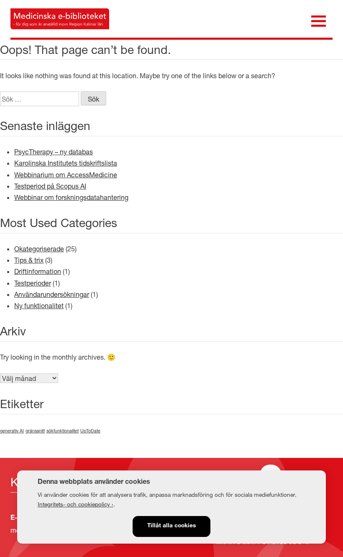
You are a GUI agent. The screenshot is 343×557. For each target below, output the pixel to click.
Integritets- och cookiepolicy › (75, 504)
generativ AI (12, 430)
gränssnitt (35, 430)
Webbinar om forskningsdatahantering (71, 197)
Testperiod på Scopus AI (50, 186)
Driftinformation (37, 271)
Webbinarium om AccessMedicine (65, 175)
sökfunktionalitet (62, 430)
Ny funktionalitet (39, 305)
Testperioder (32, 283)
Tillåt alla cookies (171, 526)
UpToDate (90, 430)
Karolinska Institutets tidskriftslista (65, 163)
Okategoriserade (39, 249)
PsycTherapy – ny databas (53, 152)
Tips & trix (29, 260)
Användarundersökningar (51, 294)
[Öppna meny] (319, 20)
